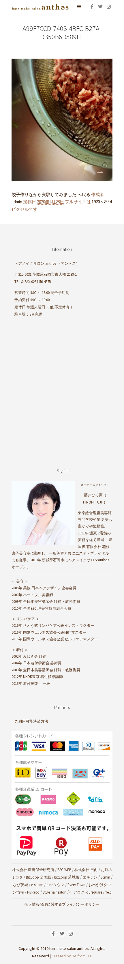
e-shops (37, 884)
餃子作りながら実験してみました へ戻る (51, 194)
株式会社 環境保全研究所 (33, 869)
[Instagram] (108, 6)
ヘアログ (76, 892)
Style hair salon (54, 892)
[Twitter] (100, 6)
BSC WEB (64, 869)
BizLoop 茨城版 (66, 877)
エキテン (89, 877)
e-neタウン (55, 884)
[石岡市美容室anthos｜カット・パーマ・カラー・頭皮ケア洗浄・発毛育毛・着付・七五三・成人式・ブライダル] (40, 6)
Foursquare (93, 892)
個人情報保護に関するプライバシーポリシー (62, 904)
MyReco (33, 892)
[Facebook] (92, 6)
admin (17, 201)
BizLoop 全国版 (38, 877)
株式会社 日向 (86, 869)
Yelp (108, 892)
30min (105, 877)
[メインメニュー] (79, 6)
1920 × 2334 (102, 201)
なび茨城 (20, 884)
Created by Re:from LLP (72, 956)
